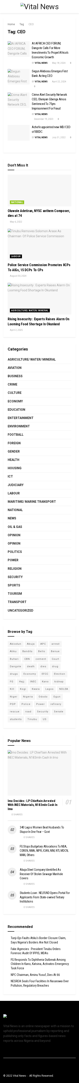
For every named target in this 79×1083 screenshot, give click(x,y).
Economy (15, 401)
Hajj (21, 681)
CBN (27, 659)
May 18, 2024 (59, 63)
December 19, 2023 (43, 119)
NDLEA (63, 689)
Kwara (36, 689)
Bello (41, 651)
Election (59, 673)
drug (55, 666)
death (31, 666)
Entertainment (21, 418)
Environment (19, 426)
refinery (55, 704)
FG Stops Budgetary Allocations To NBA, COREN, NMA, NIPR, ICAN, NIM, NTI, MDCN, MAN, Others (44, 851)
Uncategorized (20, 610)
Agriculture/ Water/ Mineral (29, 310)
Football (15, 434)
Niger (13, 696)
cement (41, 659)
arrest (55, 643)
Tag (22, 24)
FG (11, 681)
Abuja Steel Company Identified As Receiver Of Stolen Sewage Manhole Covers (41, 874)
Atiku (13, 651)
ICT (10, 476)
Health (13, 460)
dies (43, 666)
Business (15, 376)
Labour (16, 256)
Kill (12, 689)
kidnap (59, 681)
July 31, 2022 (59, 137)
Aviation (15, 368)
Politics (15, 552)
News (12, 518)
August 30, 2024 (18, 276)
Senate (58, 711)
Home (11, 24)
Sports (14, 585)
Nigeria (28, 696)
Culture (15, 393)
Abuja (31, 643)
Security (15, 577)
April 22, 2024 (59, 81)
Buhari (14, 659)
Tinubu (32, 719)
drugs (14, 673)
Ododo (43, 696)
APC (43, 643)
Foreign (14, 443)
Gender (14, 451)
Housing (15, 468)
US (45, 719)
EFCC (45, 673)
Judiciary (15, 485)
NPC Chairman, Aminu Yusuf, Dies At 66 (35, 975)
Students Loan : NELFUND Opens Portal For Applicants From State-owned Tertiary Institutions (45, 897)
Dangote (15, 666)
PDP (13, 704)
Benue (55, 651)
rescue (15, 711)
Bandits (27, 651)
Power (13, 560)
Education (16, 409)
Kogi (23, 689)
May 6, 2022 (15, 222)
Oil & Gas (15, 527)
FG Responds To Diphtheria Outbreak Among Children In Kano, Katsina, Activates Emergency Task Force (40, 964)
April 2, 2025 (16, 330)
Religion (15, 568)
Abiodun (15, 643)
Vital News (41, 63)
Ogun (57, 696)
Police (26, 704)
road (28, 711)
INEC (33, 681)
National (17, 202)
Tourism (15, 593)
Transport (17, 602)
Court (55, 659)
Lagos (49, 689)
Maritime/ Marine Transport (32, 501)
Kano (45, 681)
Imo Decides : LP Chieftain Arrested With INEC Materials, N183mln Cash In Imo (32, 805)
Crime (12, 384)
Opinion (14, 535)
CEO (31, 24)
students (16, 719)
